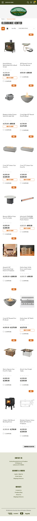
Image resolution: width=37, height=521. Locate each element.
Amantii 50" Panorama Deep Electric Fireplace (8, 268)
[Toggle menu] (2, 3)
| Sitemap (28, 510)
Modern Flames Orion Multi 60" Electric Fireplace (27, 421)
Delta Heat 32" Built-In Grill (27, 319)
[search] (27, 2)
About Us (18, 494)
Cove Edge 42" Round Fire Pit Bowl (27, 115)
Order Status (18, 476)
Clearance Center (11, 19)
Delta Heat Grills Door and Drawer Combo (25, 268)
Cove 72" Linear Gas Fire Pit (26, 166)
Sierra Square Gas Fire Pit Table (9, 370)
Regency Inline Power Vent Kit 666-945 (10, 115)
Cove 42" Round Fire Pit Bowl (9, 319)
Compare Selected (29, 446)
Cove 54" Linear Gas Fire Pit (9, 166)
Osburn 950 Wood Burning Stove (9, 421)
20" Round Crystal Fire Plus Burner (26, 64)
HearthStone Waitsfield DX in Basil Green (10, 65)
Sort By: (14, 28)
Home (3, 19)
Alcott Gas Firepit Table (26, 370)
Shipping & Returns (18, 478)
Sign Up (21, 474)
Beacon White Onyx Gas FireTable (9, 217)
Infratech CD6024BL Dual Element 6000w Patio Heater (26, 218)
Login (15, 474)
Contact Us (19, 490)
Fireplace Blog (18, 492)
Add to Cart (10, 78)
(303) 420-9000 (9, 2)
